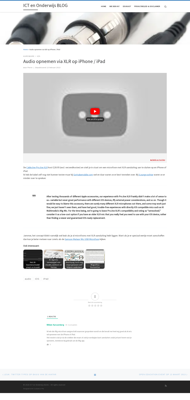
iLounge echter (146, 174)
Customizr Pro (39, 389)
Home (25, 49)
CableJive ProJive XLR (37, 167)
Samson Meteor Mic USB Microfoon (82, 239)
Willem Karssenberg (55, 325)
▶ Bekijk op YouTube (158, 160)
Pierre (30, 68)
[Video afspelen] (95, 107)
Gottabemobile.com (83, 174)
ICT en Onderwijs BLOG (39, 385)
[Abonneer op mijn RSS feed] (166, 385)
